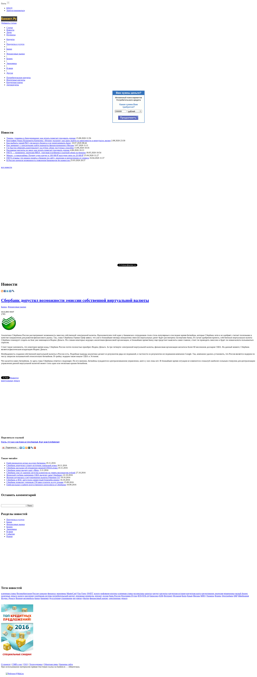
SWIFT (90, 593)
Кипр (184, 596)
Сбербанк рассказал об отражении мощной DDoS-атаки (32, 468)
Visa (79, 593)
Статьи (9, 27)
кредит (156, 593)
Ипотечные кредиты (15, 80)
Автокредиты (12, 85)
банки (37, 598)
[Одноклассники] (26, 447)
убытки (85, 598)
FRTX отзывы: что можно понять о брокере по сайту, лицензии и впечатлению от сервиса (47, 158)
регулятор (77, 598)
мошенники (229, 593)
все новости (6, 167)
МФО (203, 596)
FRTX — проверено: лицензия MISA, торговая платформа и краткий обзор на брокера (46, 152)
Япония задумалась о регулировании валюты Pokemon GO (33, 477)
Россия (35, 593)
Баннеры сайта (66, 664)
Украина (210, 596)
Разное (9, 536)
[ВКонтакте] (20, 447)
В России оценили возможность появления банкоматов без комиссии (38, 160)
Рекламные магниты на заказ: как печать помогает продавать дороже (38, 150)
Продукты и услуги (15, 44)
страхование (66, 598)
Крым (189, 596)
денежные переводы (84, 596)
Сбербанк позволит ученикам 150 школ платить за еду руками (34, 482)
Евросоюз (154, 596)
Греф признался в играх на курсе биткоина (26, 463)
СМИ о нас (17, 664)
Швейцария (243, 596)
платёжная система (43, 596)
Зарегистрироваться (15, 10)
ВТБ (140, 596)
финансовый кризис (99, 598)
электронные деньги (118, 598)
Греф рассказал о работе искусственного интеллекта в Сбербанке (36, 485)
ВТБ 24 (145, 596)
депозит (98, 596)
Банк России (115, 596)
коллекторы (138, 593)
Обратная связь (51, 664)
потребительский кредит (63, 596)
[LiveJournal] (32, 447)
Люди (9, 32)
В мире (9, 68)
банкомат (44, 598)
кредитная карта (193, 593)
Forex (83, 593)
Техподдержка (35, 664)
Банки (9, 49)
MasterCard (72, 593)
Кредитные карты (14, 82)
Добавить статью (9, 23)
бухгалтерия (55, 598)
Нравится (14, 378)
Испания (177, 596)
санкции (43, 593)
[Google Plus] (34, 447)
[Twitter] (23, 447)
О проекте (5, 664)
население (29, 596)
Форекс (218, 596)
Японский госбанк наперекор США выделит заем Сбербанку (34, 475)
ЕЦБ (161, 596)
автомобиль (28, 598)
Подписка (11, 35)
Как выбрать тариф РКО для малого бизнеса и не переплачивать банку (38, 143)
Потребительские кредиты (18, 77)
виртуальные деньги (10, 381)
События (10, 534)
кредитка (163, 593)
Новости (10, 30)
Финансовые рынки (15, 54)
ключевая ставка (8, 593)
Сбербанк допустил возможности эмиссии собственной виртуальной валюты (75, 300)
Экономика (11, 63)
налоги (21, 596)
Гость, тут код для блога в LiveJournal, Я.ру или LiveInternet (30, 442)
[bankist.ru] (9, 21)
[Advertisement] (128, 216)
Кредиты (10, 39)
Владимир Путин (129, 596)
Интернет (168, 596)
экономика (61, 593)
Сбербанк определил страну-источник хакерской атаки (31, 465)
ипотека (113, 593)
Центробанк (227, 596)
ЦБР (236, 596)
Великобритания (24, 593)
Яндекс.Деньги (8, 598)
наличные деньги (9, 596)
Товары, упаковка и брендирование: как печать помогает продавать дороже (41, 138)
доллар (105, 596)
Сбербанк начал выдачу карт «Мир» (22, 470)
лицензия (219, 593)
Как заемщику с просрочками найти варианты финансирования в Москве (40, 145)
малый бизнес (241, 593)
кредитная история (177, 593)
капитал (148, 593)
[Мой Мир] (29, 447)
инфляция (104, 593)
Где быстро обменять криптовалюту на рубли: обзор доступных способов (40, 148)
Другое (9, 73)
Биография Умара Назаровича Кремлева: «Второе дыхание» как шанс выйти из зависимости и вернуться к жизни (58, 140)
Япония (19, 598)
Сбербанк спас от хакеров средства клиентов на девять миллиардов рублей (40, 473)
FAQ (26, 664)
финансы (52, 593)
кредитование (208, 593)
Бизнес (9, 58)
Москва (196, 596)
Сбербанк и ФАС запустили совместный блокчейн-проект (33, 480)
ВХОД (9, 8)
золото (97, 593)
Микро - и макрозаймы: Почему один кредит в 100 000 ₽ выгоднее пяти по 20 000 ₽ (44, 155)
